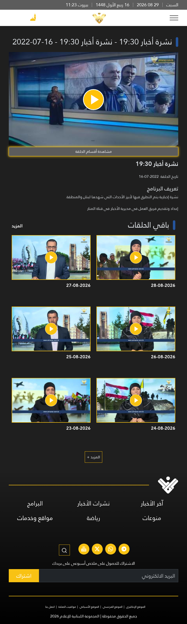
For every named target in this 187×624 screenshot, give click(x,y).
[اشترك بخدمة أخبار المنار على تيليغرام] (124, 549)
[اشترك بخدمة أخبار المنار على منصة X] (97, 549)
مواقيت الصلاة (67, 606)
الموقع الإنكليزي (135, 606)
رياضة (93, 518)
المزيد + (93, 457)
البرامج (35, 503)
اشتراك (23, 576)
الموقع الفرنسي (112, 606)
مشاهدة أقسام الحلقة (93, 151)
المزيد (17, 225)
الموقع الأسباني (89, 606)
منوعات (152, 518)
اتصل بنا (50, 606)
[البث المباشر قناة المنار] (83, 549)
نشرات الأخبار (93, 503)
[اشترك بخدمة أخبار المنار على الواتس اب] (110, 549)
